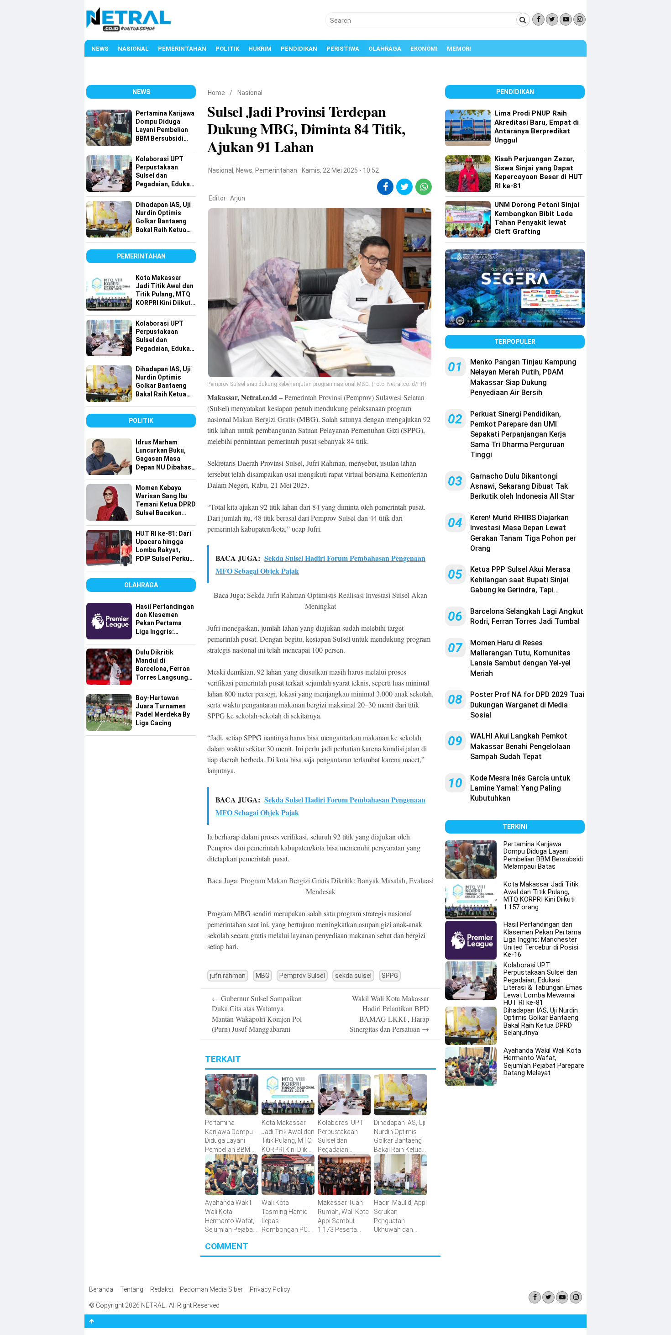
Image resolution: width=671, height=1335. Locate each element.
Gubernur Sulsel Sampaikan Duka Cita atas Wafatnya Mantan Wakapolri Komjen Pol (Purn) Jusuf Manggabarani (257, 1013)
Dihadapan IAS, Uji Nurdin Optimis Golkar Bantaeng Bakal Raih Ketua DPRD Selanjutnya (540, 1021)
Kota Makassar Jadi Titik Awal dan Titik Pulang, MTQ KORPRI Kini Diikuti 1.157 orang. (540, 895)
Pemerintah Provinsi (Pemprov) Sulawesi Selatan (354, 397)
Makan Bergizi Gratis (264, 419)
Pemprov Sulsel (302, 975)
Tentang (131, 1289)
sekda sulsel (353, 975)
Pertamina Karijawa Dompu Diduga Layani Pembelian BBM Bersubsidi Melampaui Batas (543, 855)
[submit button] (523, 19)
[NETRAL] (128, 30)
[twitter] (404, 186)
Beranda (101, 1289)
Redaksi (161, 1289)
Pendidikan (299, 48)
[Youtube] (566, 19)
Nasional (133, 48)
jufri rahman (228, 975)
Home (216, 92)
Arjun (237, 198)
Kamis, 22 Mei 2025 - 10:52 (340, 170)
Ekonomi (424, 48)
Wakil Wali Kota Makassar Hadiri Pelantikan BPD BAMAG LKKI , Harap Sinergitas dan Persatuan (389, 1013)
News (100, 48)
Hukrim (260, 48)
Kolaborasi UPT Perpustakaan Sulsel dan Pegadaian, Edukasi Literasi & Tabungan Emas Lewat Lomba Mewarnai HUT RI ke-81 (542, 984)
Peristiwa (342, 48)
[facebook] (385, 186)
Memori (459, 48)
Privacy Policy (270, 1289)
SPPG (390, 975)
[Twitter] (552, 19)
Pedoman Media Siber (211, 1289)
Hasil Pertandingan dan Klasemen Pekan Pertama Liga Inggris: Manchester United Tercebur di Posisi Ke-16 (542, 939)
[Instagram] (579, 19)
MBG (262, 975)
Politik (227, 48)
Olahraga (384, 48)
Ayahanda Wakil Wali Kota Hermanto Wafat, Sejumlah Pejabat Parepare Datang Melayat (543, 1061)
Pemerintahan (182, 48)
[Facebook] (538, 19)
